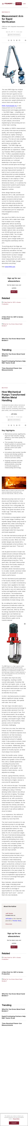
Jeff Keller (14, 414)
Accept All (14, 1122)
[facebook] (8, 40)
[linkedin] (11, 40)
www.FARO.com (10, 266)
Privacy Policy (16, 1118)
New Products (6, 12)
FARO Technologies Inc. (9, 106)
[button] (3, 4)
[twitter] (14, 40)
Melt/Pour (5, 387)
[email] (19, 40)
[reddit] (16, 40)
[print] (25, 40)
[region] (14, 1119)
